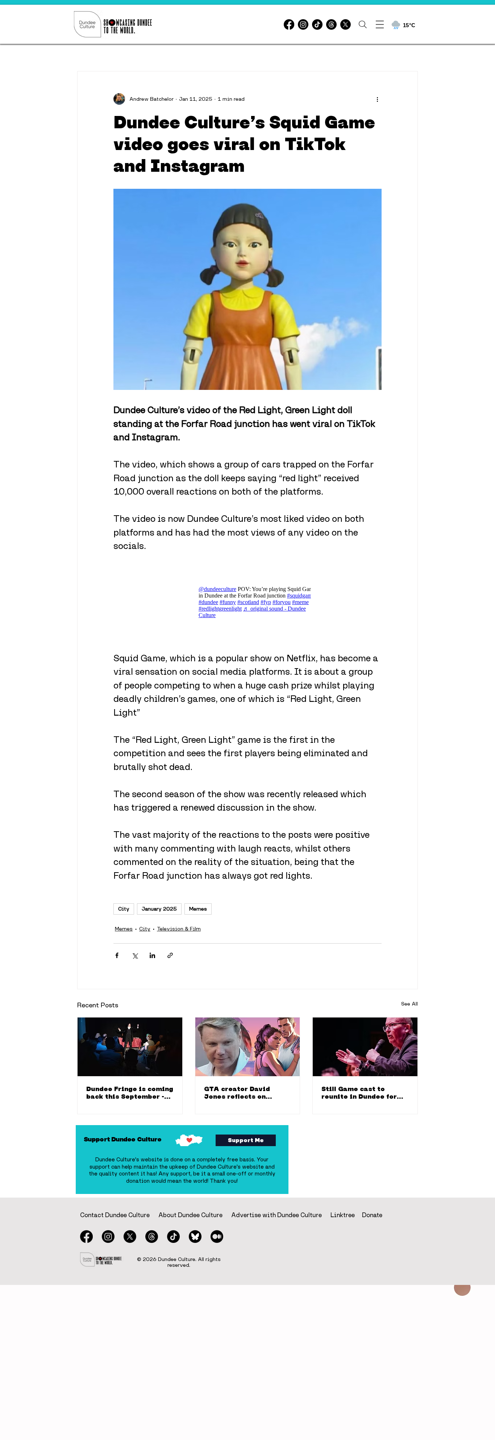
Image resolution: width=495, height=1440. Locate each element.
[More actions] (377, 99)
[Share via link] (170, 955)
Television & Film (179, 929)
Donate (372, 1215)
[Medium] (217, 1236)
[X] (345, 24)
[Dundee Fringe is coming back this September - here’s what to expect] (130, 1046)
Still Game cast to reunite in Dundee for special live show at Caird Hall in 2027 (359, 1092)
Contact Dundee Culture (115, 1215)
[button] (363, 24)
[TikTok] (317, 24)
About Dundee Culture (190, 1215)
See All (409, 1004)
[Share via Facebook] (116, 955)
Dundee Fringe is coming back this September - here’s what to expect (129, 1092)
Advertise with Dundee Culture (276, 1215)
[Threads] (331, 24)
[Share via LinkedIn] (152, 955)
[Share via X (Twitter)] (134, 955)
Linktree (342, 1215)
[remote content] (247, 602)
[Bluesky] (195, 1236)
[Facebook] (289, 24)
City (123, 909)
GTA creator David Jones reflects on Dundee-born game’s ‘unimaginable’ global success (242, 1092)
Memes (198, 909)
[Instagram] (303, 24)
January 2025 (159, 909)
